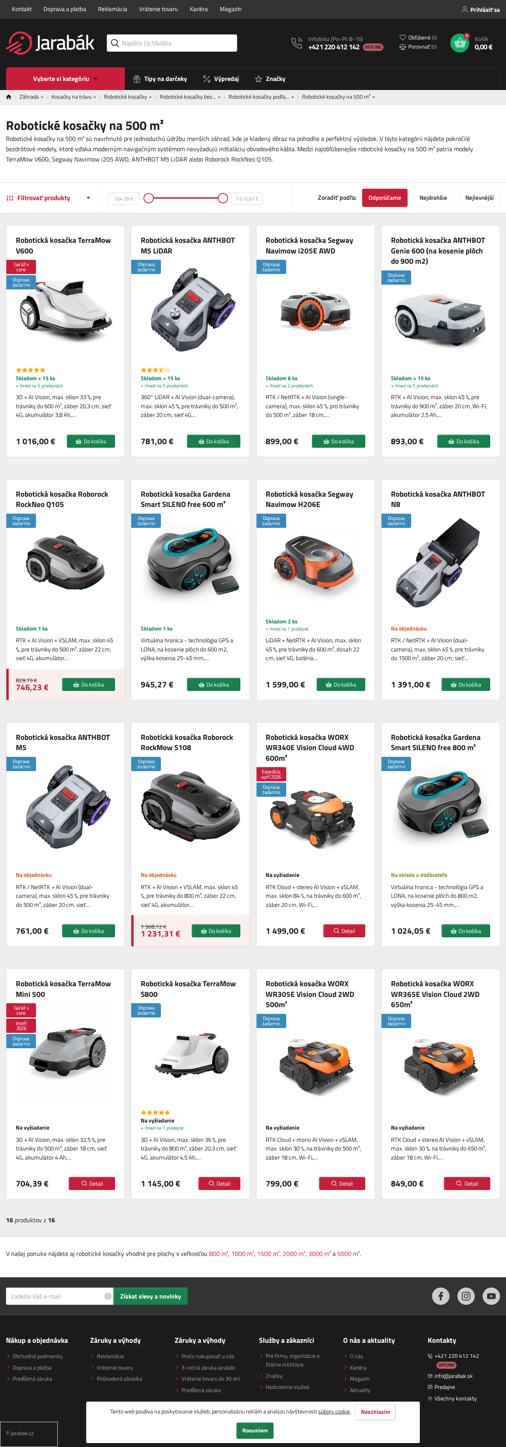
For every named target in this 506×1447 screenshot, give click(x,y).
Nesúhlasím (375, 1412)
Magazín (231, 8)
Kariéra (199, 8)
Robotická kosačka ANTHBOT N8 (438, 499)
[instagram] (466, 1296)
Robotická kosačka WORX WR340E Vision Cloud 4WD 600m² (310, 748)
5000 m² (348, 1253)
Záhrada (29, 96)
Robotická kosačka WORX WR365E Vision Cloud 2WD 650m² (435, 994)
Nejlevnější (479, 197)
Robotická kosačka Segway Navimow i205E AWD (309, 245)
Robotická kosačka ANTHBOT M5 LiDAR (188, 245)
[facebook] (440, 1296)
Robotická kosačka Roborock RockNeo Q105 (62, 499)
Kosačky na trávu (72, 96)
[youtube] (491, 1296)
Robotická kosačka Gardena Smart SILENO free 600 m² (185, 499)
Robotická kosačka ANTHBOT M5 (63, 742)
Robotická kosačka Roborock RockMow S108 (187, 742)
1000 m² (242, 1253)
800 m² (218, 1253)
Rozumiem (255, 1430)
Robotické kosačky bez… (188, 96)
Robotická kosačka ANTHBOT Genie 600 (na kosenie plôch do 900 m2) (438, 251)
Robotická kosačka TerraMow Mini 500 (63, 988)
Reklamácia (112, 8)
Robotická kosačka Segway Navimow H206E (309, 499)
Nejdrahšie (433, 197)
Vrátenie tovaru (158, 8)
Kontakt (22, 8)
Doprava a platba (64, 8)
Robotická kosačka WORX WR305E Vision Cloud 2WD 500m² (310, 994)
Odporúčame (384, 197)
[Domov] (12, 97)
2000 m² (294, 1253)
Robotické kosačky (126, 96)
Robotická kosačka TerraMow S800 (188, 988)
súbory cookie (334, 1411)
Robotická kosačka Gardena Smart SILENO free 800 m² (436, 742)
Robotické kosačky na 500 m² (337, 96)
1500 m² (268, 1253)
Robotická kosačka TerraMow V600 (63, 245)
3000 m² (319, 1253)
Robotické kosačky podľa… (259, 96)
